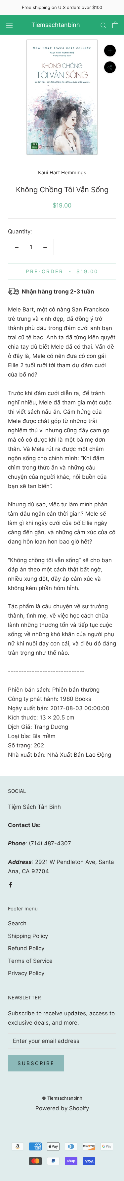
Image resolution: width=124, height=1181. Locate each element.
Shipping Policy (28, 936)
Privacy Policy (26, 973)
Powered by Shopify (62, 1108)
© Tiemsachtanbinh (62, 1098)
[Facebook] (11, 884)
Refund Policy (26, 948)
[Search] (103, 25)
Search (17, 923)
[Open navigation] (9, 25)
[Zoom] (110, 50)
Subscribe (36, 1063)
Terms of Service (30, 961)
